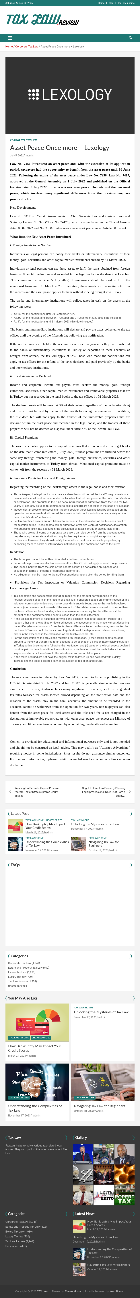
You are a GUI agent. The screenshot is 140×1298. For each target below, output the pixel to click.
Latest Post (20, 814)
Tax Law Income (126, 3)
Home (101, 3)
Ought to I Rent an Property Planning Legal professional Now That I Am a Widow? (103, 792)
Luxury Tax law (17, 976)
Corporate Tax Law (23, 140)
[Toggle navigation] (10, 38)
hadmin (29, 155)
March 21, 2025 (34, 832)
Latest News (85, 1214)
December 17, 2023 (82, 828)
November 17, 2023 (37, 850)
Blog (111, 3)
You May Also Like (23, 998)
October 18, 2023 (98, 850)
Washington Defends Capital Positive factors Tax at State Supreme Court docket (37, 792)
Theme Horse (73, 1291)
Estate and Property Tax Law (25, 967)
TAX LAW (42, 1291)
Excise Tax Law (17, 972)
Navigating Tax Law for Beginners (99, 1106)
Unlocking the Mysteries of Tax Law (95, 824)
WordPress (116, 1291)
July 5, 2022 (17, 155)
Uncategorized (53, 820)
